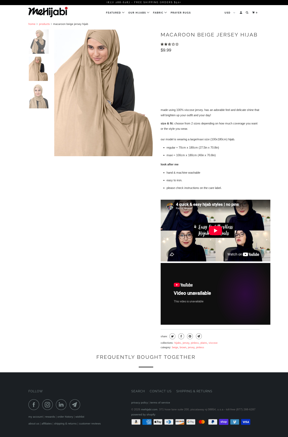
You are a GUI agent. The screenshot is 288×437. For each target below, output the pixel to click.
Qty (163, 86)
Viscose (213, 342)
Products (44, 23)
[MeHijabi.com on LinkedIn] (62, 404)
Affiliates (47, 423)
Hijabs (177, 342)
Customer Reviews (90, 423)
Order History (65, 416)
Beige (175, 347)
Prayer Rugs (181, 12)
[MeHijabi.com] (48, 12)
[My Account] (241, 12)
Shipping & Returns (65, 423)
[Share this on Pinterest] (189, 336)
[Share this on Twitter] (171, 336)
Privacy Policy (139, 402)
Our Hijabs (137, 12)
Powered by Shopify (143, 414)
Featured (114, 12)
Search (138, 391)
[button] (170, 44)
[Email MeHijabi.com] (76, 404)
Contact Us (161, 391)
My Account (35, 416)
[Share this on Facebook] (180, 336)
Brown (183, 347)
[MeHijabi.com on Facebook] (34, 404)
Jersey (186, 342)
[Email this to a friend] (198, 336)
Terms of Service (160, 402)
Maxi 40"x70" (200, 67)
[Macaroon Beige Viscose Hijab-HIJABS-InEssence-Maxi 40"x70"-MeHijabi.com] (105, 92)
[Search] (247, 12)
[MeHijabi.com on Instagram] (48, 404)
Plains (203, 342)
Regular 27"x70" (174, 67)
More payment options (238, 94)
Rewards (50, 416)
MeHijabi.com (149, 409)
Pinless (195, 342)
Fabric (158, 12)
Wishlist (79, 416)
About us (33, 423)
